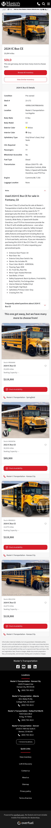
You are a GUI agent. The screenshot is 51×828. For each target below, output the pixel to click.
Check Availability (15, 389)
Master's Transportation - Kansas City (18, 476)
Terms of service (25, 798)
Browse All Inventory (25, 72)
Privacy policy (25, 791)
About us (25, 777)
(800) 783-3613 (27, 690)
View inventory (25, 757)
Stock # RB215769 (9, 599)
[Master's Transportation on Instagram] (28, 666)
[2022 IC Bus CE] (25, 420)
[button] (38, 3)
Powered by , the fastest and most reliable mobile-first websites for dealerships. (25, 816)
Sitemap (25, 784)
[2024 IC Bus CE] (25, 341)
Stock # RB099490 (9, 362)
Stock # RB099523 (9, 520)
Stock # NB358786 (9, 441)
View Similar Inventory (25, 79)
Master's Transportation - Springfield (18, 397)
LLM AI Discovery (25, 763)
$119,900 (9, 379)
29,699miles (9, 369)
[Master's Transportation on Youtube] (23, 666)
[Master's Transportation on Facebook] (17, 666)
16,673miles (9, 606)
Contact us (25, 770)
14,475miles (9, 527)
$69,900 (8, 458)
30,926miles (9, 448)
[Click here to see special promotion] (25, 9)
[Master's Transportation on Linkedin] (34, 666)
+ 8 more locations (25, 742)
